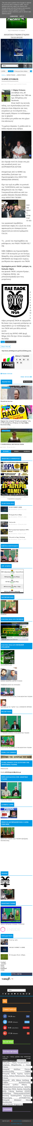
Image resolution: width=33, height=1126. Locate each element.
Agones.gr (17, 592)
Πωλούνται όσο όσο (6, 401)
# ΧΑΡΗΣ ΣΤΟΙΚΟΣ (11, 342)
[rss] (21, 994)
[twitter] (6, 994)
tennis (2, 965)
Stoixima (22, 592)
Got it (22, 16)
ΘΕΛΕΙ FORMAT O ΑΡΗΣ (15, 507)
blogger (6, 451)
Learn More (14, 16)
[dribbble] (18, 994)
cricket (2, 970)
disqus (16, 451)
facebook (27, 451)
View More (28, 381)
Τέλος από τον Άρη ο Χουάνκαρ (17, 537)
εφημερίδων (18, 498)
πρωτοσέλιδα (11, 498)
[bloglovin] (15, 994)
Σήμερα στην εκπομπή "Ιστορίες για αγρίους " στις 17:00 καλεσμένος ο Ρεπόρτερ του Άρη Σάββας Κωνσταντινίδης (16, 423)
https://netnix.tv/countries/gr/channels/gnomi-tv (16, 974)
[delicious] (29, 994)
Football (3, 962)
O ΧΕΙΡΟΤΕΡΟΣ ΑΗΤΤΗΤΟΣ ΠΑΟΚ (12, 444)
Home (3, 75)
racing (2, 967)
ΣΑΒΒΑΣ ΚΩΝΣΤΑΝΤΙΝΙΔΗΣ (25, 71)
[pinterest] (12, 994)
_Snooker (3, 964)
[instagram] (27, 994)
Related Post (6, 382)
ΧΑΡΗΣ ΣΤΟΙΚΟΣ (11, 75)
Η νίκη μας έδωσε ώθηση (9, 71)
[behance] (23, 994)
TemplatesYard (17, 1121)
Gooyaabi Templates (16, 1124)
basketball (4, 968)
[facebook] (3, 994)
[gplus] (9, 994)
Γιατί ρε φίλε (12, 522)
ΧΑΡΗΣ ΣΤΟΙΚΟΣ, (22, 84)
